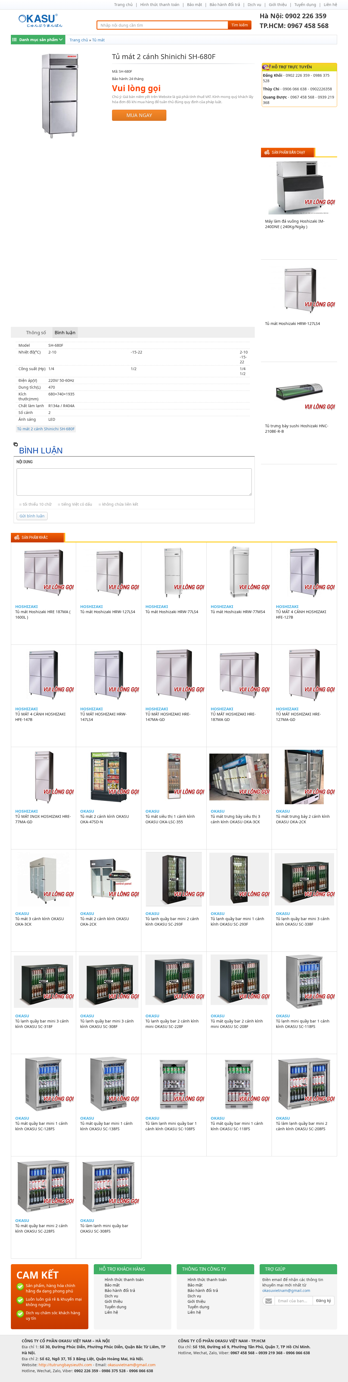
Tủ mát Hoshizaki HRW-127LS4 (292, 323)
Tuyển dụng (305, 4)
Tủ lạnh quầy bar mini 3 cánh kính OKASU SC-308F (107, 1023)
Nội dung (25, 461)
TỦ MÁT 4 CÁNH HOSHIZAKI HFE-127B (301, 614)
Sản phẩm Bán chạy (288, 153)
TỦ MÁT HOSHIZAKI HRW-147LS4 (103, 716)
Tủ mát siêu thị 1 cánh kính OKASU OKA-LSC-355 (170, 819)
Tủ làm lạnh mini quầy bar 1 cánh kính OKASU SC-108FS (171, 1126)
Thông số (36, 332)
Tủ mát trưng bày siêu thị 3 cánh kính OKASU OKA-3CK (235, 819)
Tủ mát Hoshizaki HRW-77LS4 (171, 611)
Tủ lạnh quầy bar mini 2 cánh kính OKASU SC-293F (172, 921)
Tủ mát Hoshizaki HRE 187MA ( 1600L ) (42, 614)
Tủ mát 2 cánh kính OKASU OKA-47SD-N (104, 819)
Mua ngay (139, 115)
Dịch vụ (254, 4)
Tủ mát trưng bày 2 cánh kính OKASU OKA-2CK (303, 819)
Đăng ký (323, 1300)
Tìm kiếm (239, 24)
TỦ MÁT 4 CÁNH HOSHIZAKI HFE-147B (40, 716)
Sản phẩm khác (35, 538)
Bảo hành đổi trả (225, 4)
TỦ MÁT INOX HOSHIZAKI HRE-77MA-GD (43, 819)
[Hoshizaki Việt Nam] (41, 20)
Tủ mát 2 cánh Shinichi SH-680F (45, 428)
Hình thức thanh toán (159, 4)
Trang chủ (123, 4)
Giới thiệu (278, 4)
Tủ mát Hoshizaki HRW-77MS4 (238, 611)
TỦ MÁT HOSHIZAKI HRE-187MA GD (233, 716)
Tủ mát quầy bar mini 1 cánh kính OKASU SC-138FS (106, 1126)
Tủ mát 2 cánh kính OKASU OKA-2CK (104, 921)
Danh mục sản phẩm (38, 39)
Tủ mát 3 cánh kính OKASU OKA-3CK (39, 921)
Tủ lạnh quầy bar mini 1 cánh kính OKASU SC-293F (237, 921)
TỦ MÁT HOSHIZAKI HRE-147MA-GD (168, 716)
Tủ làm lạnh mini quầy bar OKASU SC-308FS (104, 1228)
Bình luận (65, 332)
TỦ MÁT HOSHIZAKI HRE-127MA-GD (298, 716)
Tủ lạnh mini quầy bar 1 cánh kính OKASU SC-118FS (303, 1023)
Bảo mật (194, 4)
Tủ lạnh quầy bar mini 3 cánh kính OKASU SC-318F (42, 1023)
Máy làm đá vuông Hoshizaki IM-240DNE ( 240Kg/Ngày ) (295, 224)
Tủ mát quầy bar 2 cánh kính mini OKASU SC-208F (237, 1023)
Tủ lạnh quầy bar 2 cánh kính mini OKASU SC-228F (172, 1023)
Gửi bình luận (32, 515)
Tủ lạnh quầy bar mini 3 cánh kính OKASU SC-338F (303, 921)
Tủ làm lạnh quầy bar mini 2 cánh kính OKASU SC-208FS (301, 1126)
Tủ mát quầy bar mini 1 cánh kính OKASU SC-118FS (237, 1126)
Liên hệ (330, 4)
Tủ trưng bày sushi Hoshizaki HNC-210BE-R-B (296, 428)
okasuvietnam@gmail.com (286, 1290)
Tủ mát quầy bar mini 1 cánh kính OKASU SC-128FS (41, 1126)
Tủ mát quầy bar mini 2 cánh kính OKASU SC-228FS (41, 1228)
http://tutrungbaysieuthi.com (66, 1364)
